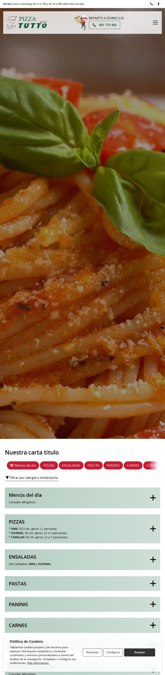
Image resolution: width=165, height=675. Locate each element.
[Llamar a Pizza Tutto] (151, 4)
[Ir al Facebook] (158, 4)
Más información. (38, 663)
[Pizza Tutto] (26, 22)
